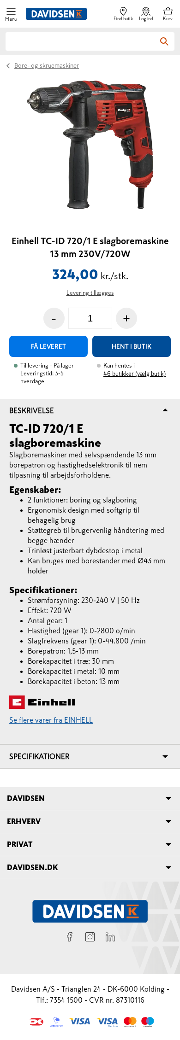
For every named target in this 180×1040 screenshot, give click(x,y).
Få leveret (48, 346)
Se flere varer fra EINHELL (51, 720)
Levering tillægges (90, 293)
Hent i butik (131, 346)
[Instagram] (90, 938)
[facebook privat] (69, 938)
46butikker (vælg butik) (134, 374)
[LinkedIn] (110, 938)
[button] (11, 14)
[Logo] (56, 14)
